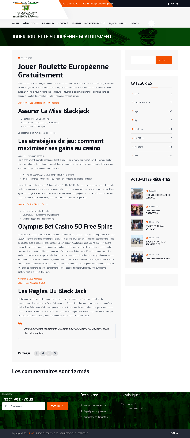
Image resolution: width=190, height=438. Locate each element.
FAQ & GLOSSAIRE (116, 23)
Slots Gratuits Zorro (34, 333)
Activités (61, 23)
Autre (136, 93)
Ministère (138, 146)
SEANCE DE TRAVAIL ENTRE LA (155, 227)
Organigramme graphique (95, 411)
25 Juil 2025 (154, 237)
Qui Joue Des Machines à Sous (31, 282)
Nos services (48, 23)
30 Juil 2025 (154, 222)
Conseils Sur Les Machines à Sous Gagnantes (38, 102)
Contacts (134, 23)
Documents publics (93, 23)
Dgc (136, 120)
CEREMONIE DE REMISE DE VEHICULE (158, 196)
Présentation (29, 23)
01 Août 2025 (154, 206)
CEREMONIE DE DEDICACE (158, 258)
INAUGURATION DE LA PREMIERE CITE (156, 243)
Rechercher (164, 60)
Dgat (136, 111)
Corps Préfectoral (142, 102)
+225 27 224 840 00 (68, 3)
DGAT (31, 433)
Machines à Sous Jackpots (30, 278)
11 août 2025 (26, 58)
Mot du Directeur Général (95, 405)
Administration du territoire (96, 417)
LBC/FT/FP (76, 23)
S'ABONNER (56, 406)
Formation (139, 138)
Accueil (15, 23)
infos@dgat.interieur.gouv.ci (100, 3)
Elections (138, 129)
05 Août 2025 (154, 191)
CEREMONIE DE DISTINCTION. (153, 212)
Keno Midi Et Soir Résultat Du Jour (33, 204)
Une (136, 155)
